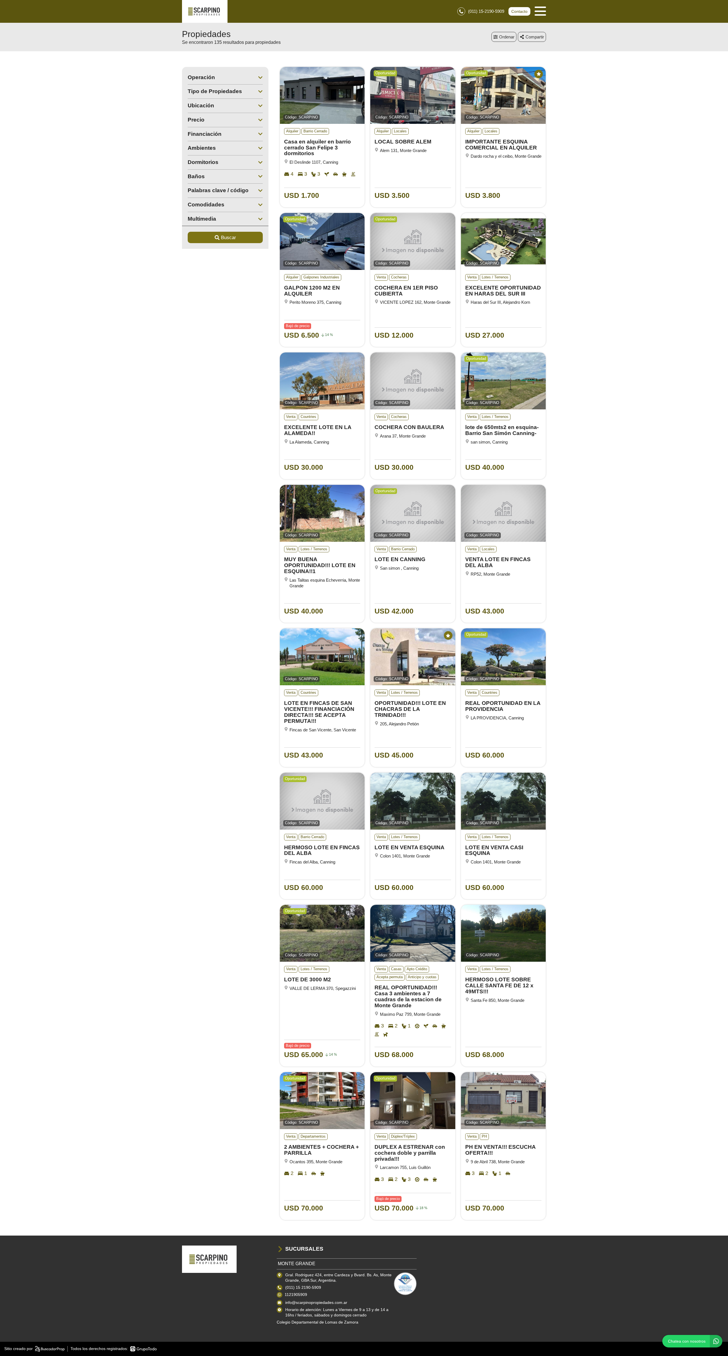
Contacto (519, 11)
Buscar (228, 237)
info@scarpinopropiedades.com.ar (316, 1302)
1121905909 (296, 1294)
